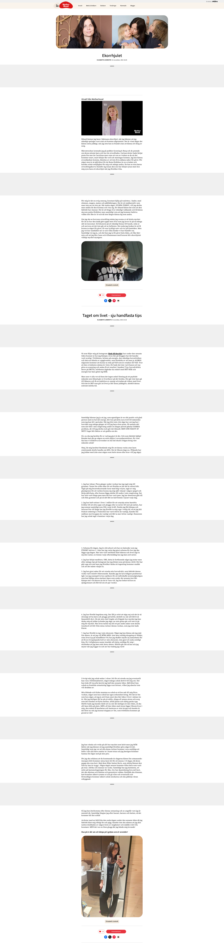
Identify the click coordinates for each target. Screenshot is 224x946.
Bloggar (132, 6)
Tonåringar (113, 6)
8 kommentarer (116, 932)
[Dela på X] (109, 300)
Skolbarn (103, 6)
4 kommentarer (116, 295)
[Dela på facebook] (105, 300)
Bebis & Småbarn (91, 6)
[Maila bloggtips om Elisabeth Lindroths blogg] (118, 300)
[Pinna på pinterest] (114, 300)
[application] (112, 118)
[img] (101, 295)
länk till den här (115, 353)
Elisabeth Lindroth (104, 60)
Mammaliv (123, 6)
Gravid (80, 6)
